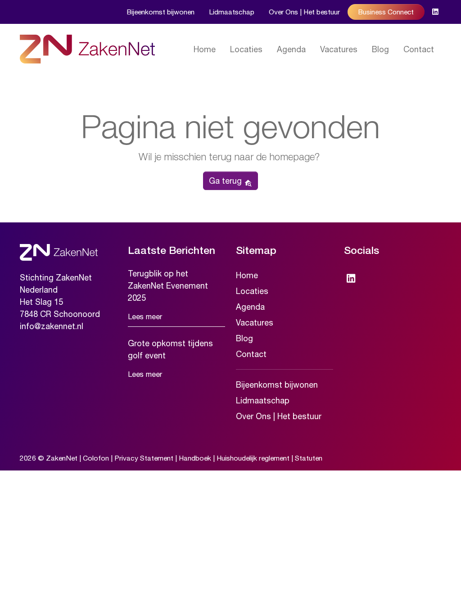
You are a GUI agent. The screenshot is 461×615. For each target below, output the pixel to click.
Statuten (308, 458)
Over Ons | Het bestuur (304, 12)
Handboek (195, 458)
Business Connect (386, 12)
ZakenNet (61, 458)
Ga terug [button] (226, 180)
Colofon (96, 458)
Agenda (291, 49)
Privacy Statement (143, 458)
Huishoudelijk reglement (253, 458)
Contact (418, 49)
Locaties (246, 49)
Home (205, 49)
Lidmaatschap (231, 12)
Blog (380, 49)
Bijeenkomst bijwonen (160, 12)
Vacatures (338, 49)
